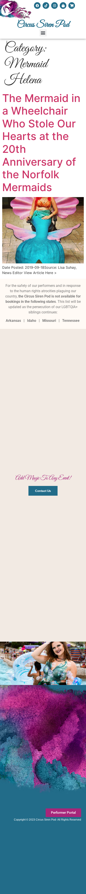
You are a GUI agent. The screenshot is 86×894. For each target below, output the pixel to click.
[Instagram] (54, 5)
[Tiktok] (46, 5)
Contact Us (43, 491)
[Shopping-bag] (63, 5)
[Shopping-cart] (71, 5)
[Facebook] (37, 5)
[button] (43, 32)
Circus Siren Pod (43, 24)
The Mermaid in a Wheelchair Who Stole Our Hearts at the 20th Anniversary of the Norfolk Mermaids (41, 143)
